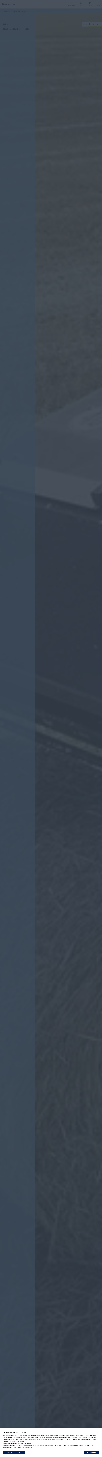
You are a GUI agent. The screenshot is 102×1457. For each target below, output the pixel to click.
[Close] (97, 1432)
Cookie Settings (14, 1452)
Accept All (91, 1452)
